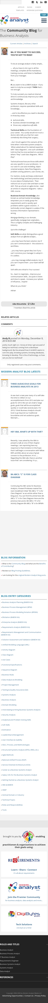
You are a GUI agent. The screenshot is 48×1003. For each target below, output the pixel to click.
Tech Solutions (24, 924)
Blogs (29, 7)
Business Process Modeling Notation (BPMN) (20, 612)
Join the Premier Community (24, 897)
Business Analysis (9, 700)
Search (35, 43)
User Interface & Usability (12, 740)
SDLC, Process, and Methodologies (16, 745)
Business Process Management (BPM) (17, 607)
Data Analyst (5, 971)
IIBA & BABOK (7, 785)
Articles (21, 7)
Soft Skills (6, 725)
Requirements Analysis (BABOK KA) (16, 627)
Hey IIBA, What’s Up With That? (27, 431)
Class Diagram (7, 655)
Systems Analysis (9, 695)
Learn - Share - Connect (24, 869)
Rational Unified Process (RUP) (14, 760)
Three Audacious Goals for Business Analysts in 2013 (26, 385)
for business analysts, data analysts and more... (24, 900)
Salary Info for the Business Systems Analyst (19, 775)
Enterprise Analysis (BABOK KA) (14, 622)
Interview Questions (35, 10)
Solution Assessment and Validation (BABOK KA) (21, 639)
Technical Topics (8, 800)
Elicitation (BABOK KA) (11, 617)
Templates (20, 10)
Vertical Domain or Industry (13, 795)
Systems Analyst (6, 968)
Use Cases (6, 659)
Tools (4, 810)
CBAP (4, 790)
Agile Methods (8, 755)
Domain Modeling (9, 705)
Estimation (6, 730)
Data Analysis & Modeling (12, 680)
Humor (38, 7)
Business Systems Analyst (10, 964)
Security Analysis (8, 715)
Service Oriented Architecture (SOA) (16, 765)
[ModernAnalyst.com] (24, 887)
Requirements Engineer (9, 960)
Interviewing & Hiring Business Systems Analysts (21, 710)
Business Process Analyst (10, 953)
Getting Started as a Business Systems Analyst (20, 780)
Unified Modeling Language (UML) (15, 644)
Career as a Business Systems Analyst (17, 770)
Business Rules (8, 674)
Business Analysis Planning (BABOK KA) (17, 602)
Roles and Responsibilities (12, 805)
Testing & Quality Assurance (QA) (15, 690)
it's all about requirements (24, 873)
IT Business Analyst (7, 957)
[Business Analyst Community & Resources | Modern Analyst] (14, 19)
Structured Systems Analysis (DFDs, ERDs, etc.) (20, 750)
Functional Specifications (12, 665)
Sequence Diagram (9, 670)
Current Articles (16, 43)
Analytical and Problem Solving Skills (16, 720)
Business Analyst (6, 950)
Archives (27, 43)
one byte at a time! (24, 928)
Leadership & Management (13, 735)
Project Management (10, 685)
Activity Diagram (8, 650)
